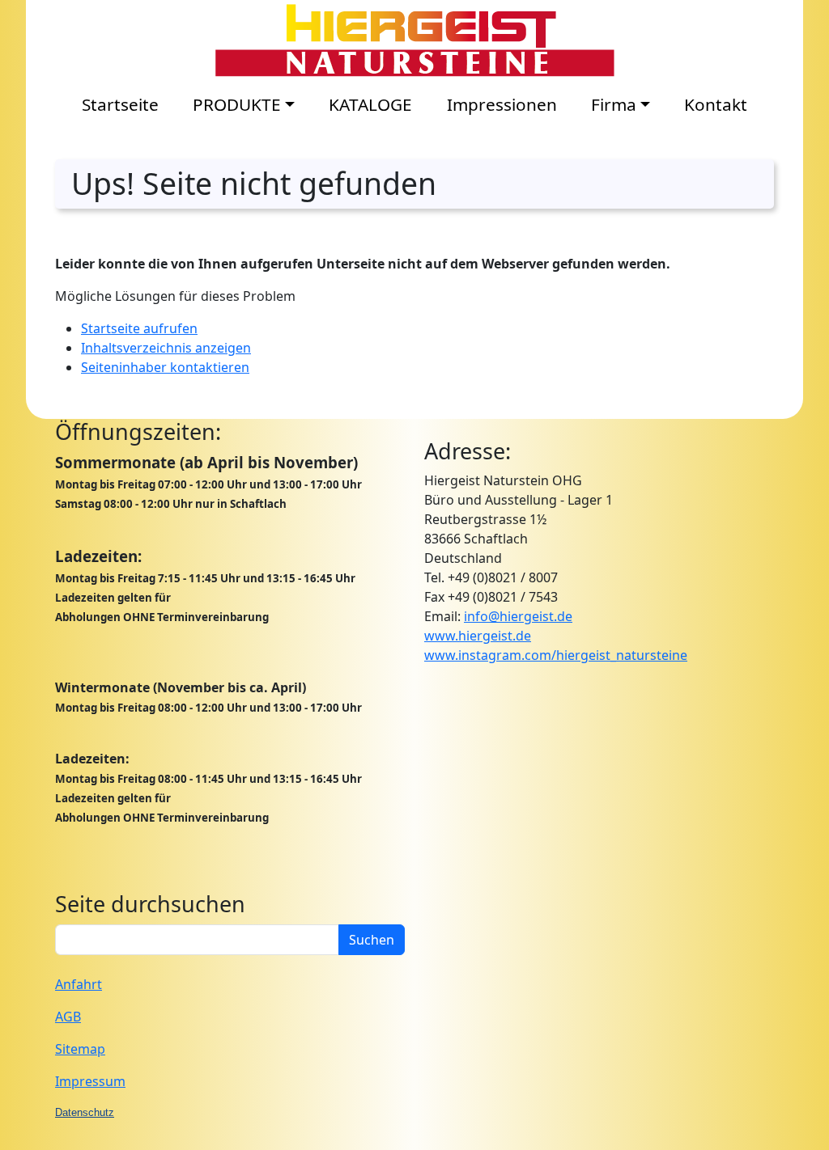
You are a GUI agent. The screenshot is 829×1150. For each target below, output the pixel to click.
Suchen (371, 940)
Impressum (90, 1081)
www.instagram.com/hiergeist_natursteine (555, 655)
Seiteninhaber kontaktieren (165, 367)
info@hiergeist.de (518, 616)
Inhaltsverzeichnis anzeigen (166, 348)
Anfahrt (78, 984)
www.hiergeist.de (477, 636)
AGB (68, 1016)
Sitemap (80, 1049)
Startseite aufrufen (139, 328)
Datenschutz (84, 1112)
